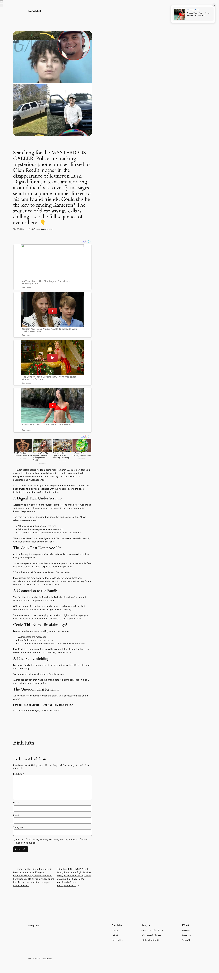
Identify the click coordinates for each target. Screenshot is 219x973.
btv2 (33, 229)
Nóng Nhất (34, 11)
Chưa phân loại (46, 229)
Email (16, 815)
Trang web (18, 827)
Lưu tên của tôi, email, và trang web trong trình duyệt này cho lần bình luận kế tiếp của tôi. (52, 841)
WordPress (47, 958)
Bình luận (18, 774)
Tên (16, 803)
